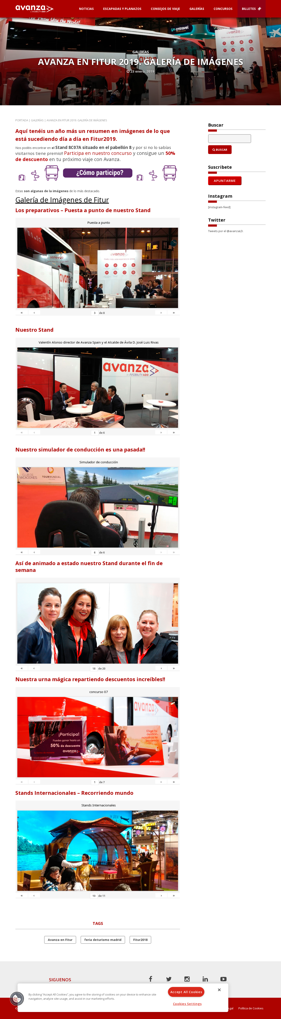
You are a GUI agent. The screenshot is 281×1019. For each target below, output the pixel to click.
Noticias (86, 9)
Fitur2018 (140, 940)
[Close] (219, 990)
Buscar (221, 150)
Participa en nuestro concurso (98, 153)
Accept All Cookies (186, 992)
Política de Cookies (250, 1008)
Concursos (223, 9)
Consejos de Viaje (165, 9)
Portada (21, 120)
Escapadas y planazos (122, 9)
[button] (17, 999)
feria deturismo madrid (102, 940)
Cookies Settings (187, 1004)
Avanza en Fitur (60, 940)
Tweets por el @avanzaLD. (225, 231)
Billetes (249, 9)
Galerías (196, 9)
